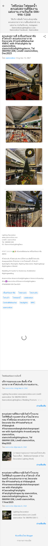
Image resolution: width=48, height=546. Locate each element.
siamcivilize (7, 307)
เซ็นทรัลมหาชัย (9, 293)
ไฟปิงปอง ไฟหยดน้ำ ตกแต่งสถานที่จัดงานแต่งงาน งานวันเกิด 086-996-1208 (24, 10)
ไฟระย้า (6, 298)
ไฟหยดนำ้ (17, 298)
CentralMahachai (10, 303)
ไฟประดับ (34, 293)
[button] (44, 36)
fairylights (24, 303)
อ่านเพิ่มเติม (41, 406)
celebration (28, 298)
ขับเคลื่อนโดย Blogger (24, 536)
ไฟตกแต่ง (22, 293)
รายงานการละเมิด (24, 540)
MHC (33, 303)
